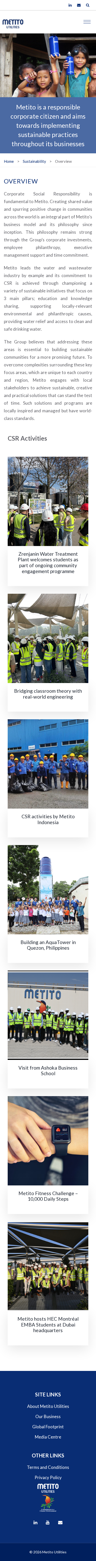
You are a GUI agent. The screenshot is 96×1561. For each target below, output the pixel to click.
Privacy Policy (48, 1477)
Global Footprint (48, 1426)
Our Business (48, 1416)
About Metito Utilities (48, 1406)
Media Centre (48, 1437)
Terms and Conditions (48, 1467)
